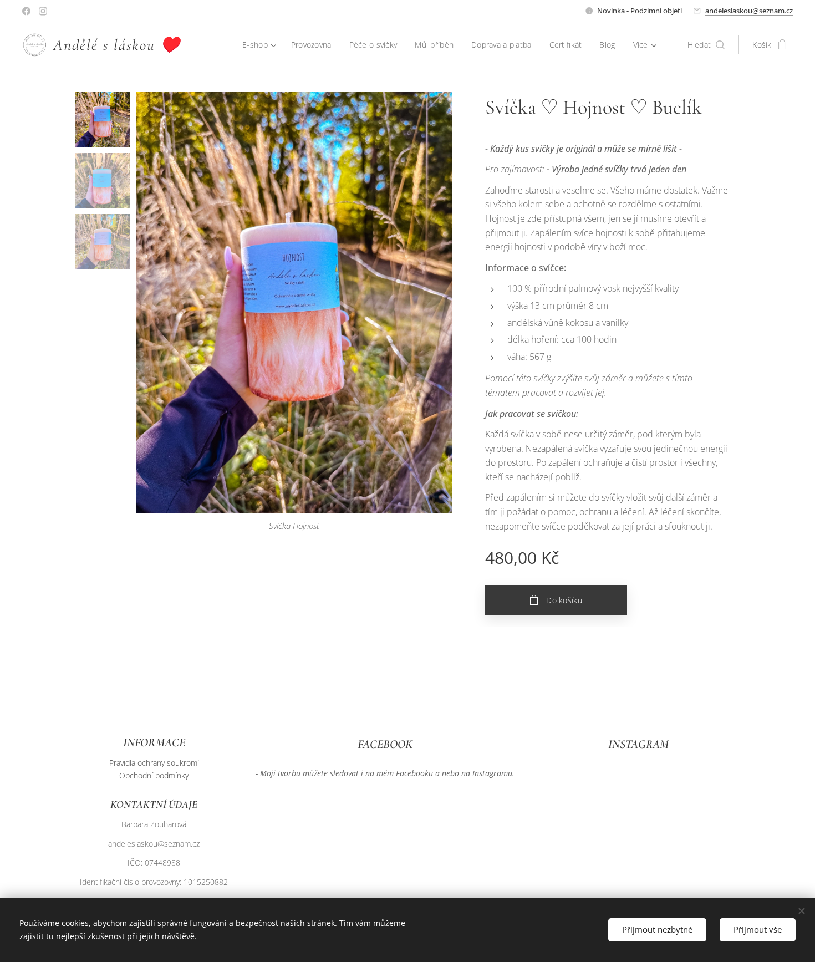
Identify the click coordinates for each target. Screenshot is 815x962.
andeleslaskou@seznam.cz (749, 11)
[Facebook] (26, 11)
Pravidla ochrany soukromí (154, 762)
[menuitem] (261, 45)
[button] (706, 45)
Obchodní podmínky (154, 775)
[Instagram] (43, 11)
